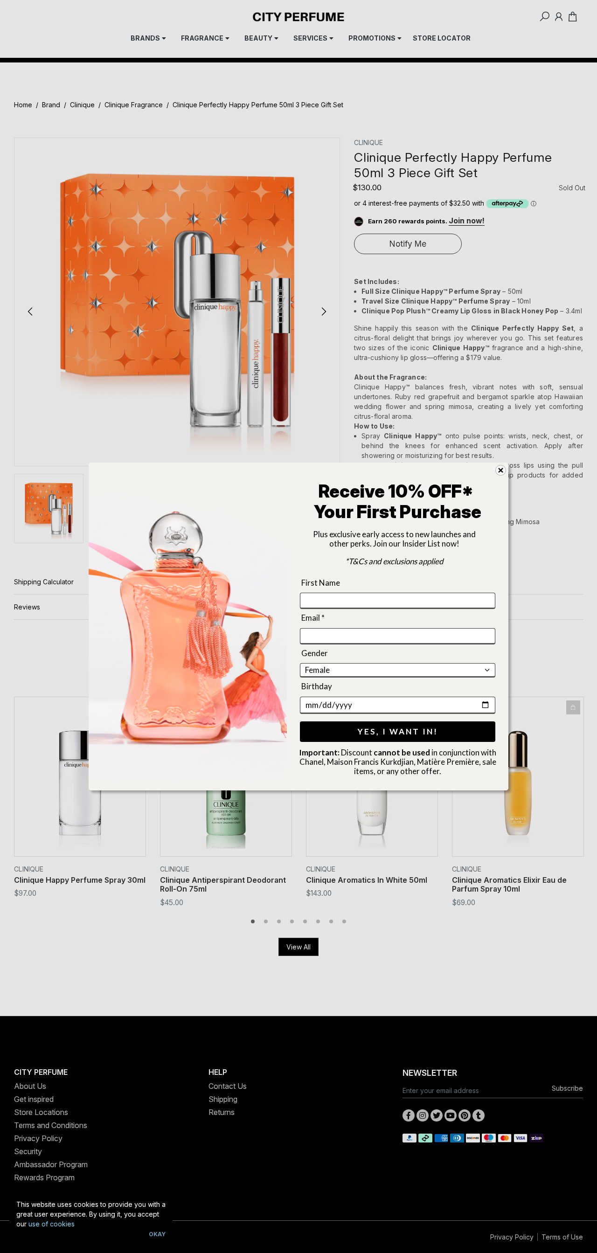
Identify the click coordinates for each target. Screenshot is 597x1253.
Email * (313, 618)
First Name (320, 583)
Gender (314, 653)
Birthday (316, 686)
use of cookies (51, 1224)
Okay (157, 1234)
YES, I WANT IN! (398, 731)
